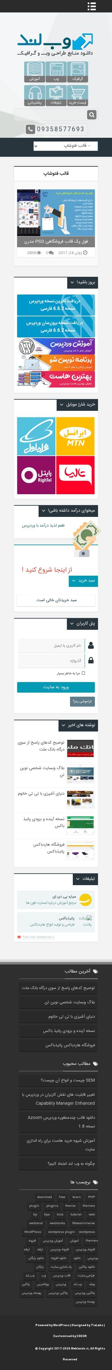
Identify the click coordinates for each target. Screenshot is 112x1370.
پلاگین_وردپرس (85, 1293)
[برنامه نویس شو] (56, 368)
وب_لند (30, 1275)
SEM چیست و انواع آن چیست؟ (68, 1080)
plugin (34, 1206)
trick (60, 1214)
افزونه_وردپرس (85, 1249)
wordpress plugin (61, 1232)
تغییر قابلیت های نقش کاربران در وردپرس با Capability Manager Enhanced (58, 1099)
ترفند (40, 1249)
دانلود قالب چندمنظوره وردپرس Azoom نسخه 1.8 (61, 1122)
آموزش (74, 1240)
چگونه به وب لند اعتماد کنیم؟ (71, 1163)
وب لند (77, 1284)
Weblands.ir (80, 1349)
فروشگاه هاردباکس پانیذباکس (48, 848)
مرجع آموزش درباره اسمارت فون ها (51, 900)
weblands (57, 1223)
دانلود (77, 1258)
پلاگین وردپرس (58, 1293)
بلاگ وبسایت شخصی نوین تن (69, 1002)
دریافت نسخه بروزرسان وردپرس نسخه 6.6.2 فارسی (54, 326)
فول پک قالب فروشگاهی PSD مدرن (56, 241)
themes (89, 1206)
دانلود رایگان (36, 1258)
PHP (91, 1197)
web (92, 1214)
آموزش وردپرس (53, 1240)
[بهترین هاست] (56, 386)
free (62, 1197)
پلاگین (26, 1284)
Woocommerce (83, 1223)
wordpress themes (88, 1236)
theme (70, 1206)
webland (36, 1223)
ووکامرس (43, 1284)
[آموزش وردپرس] (56, 354)
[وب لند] (56, 58)
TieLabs (97, 1325)
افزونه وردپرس (59, 1249)
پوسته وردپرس (85, 1301)
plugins (52, 1206)
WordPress (32, 1232)
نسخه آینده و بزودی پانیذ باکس (69, 1031)
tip (35, 1214)
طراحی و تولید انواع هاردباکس (52, 921)
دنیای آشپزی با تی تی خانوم (41, 793)
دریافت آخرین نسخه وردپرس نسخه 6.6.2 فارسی (54, 305)
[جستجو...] (91, 114)
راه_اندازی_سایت (61, 1267)
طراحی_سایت (86, 1275)
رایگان (40, 1267)
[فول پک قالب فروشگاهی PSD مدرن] (56, 212)
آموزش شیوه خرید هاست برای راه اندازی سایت (61, 1145)
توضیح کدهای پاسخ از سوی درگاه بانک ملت (41, 746)
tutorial (76, 1214)
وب (44, 1275)
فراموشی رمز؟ (82, 701)
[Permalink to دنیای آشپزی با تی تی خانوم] (80, 799)
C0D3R (82, 1336)
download (44, 1197)
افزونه (32, 1240)
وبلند (92, 1284)
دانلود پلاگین (87, 1267)
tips (47, 1214)
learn (76, 1197)
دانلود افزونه (58, 1258)
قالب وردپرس (61, 1275)
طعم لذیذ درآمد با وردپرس (47, 525)
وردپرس (61, 1284)
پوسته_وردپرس (31, 1293)
